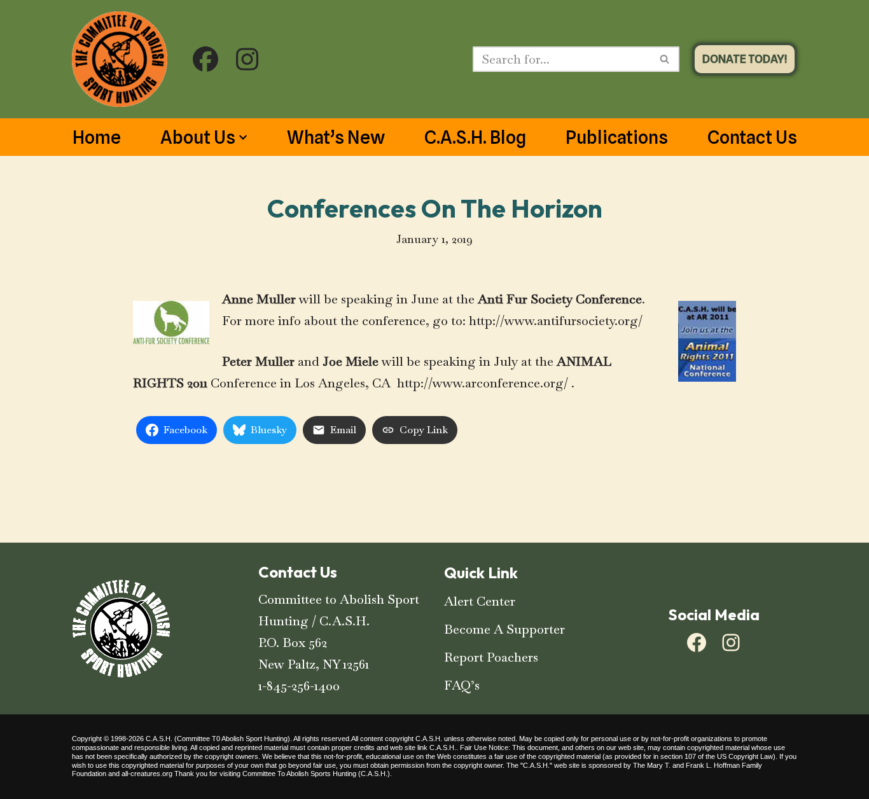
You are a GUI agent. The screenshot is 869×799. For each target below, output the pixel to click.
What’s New (336, 137)
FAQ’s (462, 685)
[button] (243, 137)
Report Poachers (491, 657)
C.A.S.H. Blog (475, 137)
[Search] (665, 59)
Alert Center (479, 601)
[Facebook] (696, 642)
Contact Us (752, 137)
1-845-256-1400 (299, 685)
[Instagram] (731, 642)
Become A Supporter (504, 629)
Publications (617, 137)
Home (97, 137)
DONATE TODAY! (744, 59)
